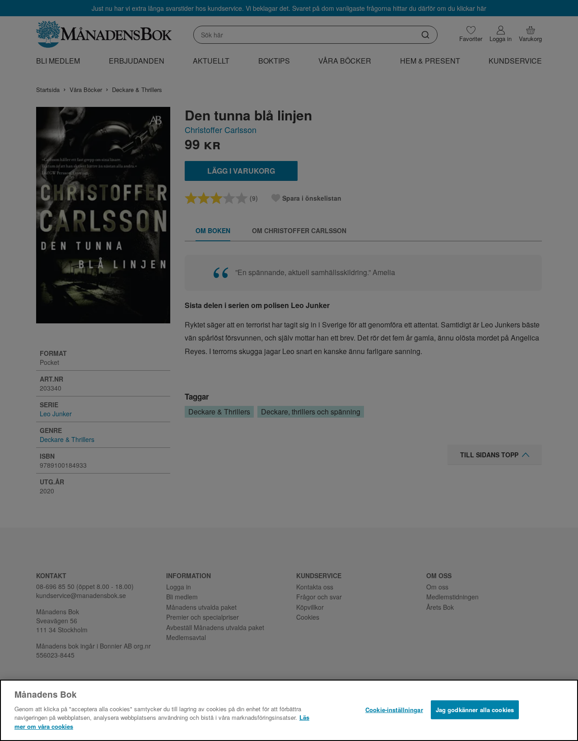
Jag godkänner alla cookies (475, 709)
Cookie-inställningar (394, 709)
